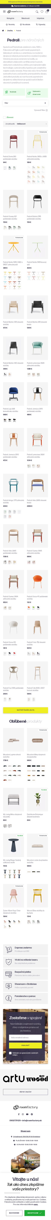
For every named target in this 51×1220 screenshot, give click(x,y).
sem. (36, 1204)
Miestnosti (26, 18)
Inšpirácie (40, 18)
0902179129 (15, 1120)
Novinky (12, 24)
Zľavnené (10, 117)
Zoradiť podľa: (10, 124)
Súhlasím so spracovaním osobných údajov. (25, 1054)
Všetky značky (26, 1092)
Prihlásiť (25, 1045)
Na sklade (26, 24)
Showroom (25, 1131)
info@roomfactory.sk (32, 1120)
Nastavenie (14, 1213)
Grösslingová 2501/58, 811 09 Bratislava (26, 1137)
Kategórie (10, 18)
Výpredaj (41, 24)
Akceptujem (32, 1213)
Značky (10, 31)
